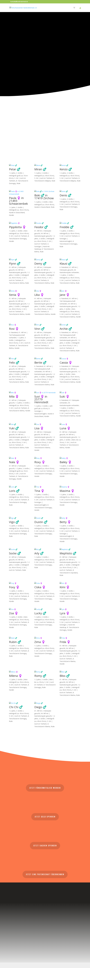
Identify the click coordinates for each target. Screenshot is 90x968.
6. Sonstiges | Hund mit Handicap (42, 246)
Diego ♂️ (40, 707)
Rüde (18, 183)
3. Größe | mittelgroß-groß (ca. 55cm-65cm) (18, 175)
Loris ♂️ (14, 491)
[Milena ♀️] (19, 672)
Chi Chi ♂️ (16, 707)
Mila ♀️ (14, 396)
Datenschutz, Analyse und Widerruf (45, 926)
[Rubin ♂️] (19, 638)
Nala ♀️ (14, 462)
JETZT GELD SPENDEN (45, 816)
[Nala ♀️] (19, 458)
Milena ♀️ (15, 676)
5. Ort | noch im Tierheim (43, 178)
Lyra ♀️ (64, 613)
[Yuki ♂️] (19, 424)
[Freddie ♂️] (70, 223)
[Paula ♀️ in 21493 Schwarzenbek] (19, 192)
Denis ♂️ (65, 195)
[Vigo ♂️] (19, 518)
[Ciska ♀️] (45, 583)
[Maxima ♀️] (70, 487)
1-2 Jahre (12, 173)
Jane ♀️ (65, 295)
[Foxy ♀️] (19, 583)
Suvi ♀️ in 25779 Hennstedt (41, 399)
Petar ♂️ (14, 169)
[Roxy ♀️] (45, 458)
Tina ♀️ (39, 491)
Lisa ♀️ (39, 428)
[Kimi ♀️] (70, 583)
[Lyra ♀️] (70, 609)
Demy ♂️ (40, 263)
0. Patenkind (64, 267)
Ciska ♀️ (40, 587)
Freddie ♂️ (67, 227)
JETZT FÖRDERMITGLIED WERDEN (45, 788)
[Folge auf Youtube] (56, 942)
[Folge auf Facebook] (34, 942)
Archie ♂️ (66, 329)
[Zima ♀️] (45, 638)
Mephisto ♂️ (68, 553)
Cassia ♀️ (66, 362)
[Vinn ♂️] (45, 325)
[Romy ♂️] (45, 672)
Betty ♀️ (65, 522)
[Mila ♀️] (19, 392)
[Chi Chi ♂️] (19, 703)
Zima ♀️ (39, 642)
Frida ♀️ (65, 642)
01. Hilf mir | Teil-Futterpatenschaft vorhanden (69, 301)
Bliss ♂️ (65, 676)
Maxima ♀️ (67, 491)
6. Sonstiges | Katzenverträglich (42, 411)
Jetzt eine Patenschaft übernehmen (45, 874)
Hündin (11, 215)
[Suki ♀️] (70, 392)
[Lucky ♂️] (45, 609)
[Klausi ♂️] (70, 259)
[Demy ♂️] (45, 259)
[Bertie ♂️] (45, 358)
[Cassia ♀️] (70, 358)
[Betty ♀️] (70, 518)
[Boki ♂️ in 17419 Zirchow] (45, 191)
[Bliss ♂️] (70, 672)
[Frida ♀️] (70, 638)
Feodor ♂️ (41, 227)
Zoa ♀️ (13, 613)
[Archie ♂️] (70, 325)
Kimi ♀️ (65, 587)
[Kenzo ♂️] (70, 165)
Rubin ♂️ (15, 642)
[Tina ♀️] (45, 487)
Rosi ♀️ (14, 329)
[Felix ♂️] (19, 358)
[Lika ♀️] (45, 291)
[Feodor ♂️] (45, 223)
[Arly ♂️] (45, 549)
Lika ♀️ (39, 295)
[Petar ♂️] (19, 165)
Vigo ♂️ (14, 522)
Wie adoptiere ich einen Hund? (44, 85)
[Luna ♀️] (70, 424)
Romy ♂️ (40, 676)
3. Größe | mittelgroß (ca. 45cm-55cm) (17, 340)
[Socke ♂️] (19, 549)
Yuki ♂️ (14, 428)
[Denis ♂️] (70, 191)
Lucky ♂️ (40, 613)
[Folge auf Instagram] (45, 942)
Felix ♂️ (14, 362)
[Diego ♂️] (45, 703)
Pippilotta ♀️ (17, 227)
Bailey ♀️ (66, 462)
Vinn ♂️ (39, 329)
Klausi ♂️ (66, 263)
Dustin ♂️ (40, 522)
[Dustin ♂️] (45, 518)
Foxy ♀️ (14, 587)
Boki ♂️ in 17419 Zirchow (44, 196)
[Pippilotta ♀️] (19, 223)
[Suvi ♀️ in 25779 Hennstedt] (45, 392)
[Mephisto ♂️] (70, 549)
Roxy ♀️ (39, 462)
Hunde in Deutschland (17, 212)
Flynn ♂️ (14, 263)
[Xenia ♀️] (19, 291)
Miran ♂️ (40, 169)
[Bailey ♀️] (70, 458)
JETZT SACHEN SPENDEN (45, 845)
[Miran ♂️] (45, 165)
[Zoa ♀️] (19, 609)
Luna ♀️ (65, 428)
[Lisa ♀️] (45, 424)
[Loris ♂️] (19, 487)
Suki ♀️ (64, 396)
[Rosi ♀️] (19, 325)
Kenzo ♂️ (66, 169)
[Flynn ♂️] (19, 259)
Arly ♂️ (39, 553)
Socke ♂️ (15, 553)
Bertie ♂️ (40, 362)
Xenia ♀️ (14, 295)
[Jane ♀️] (70, 291)
